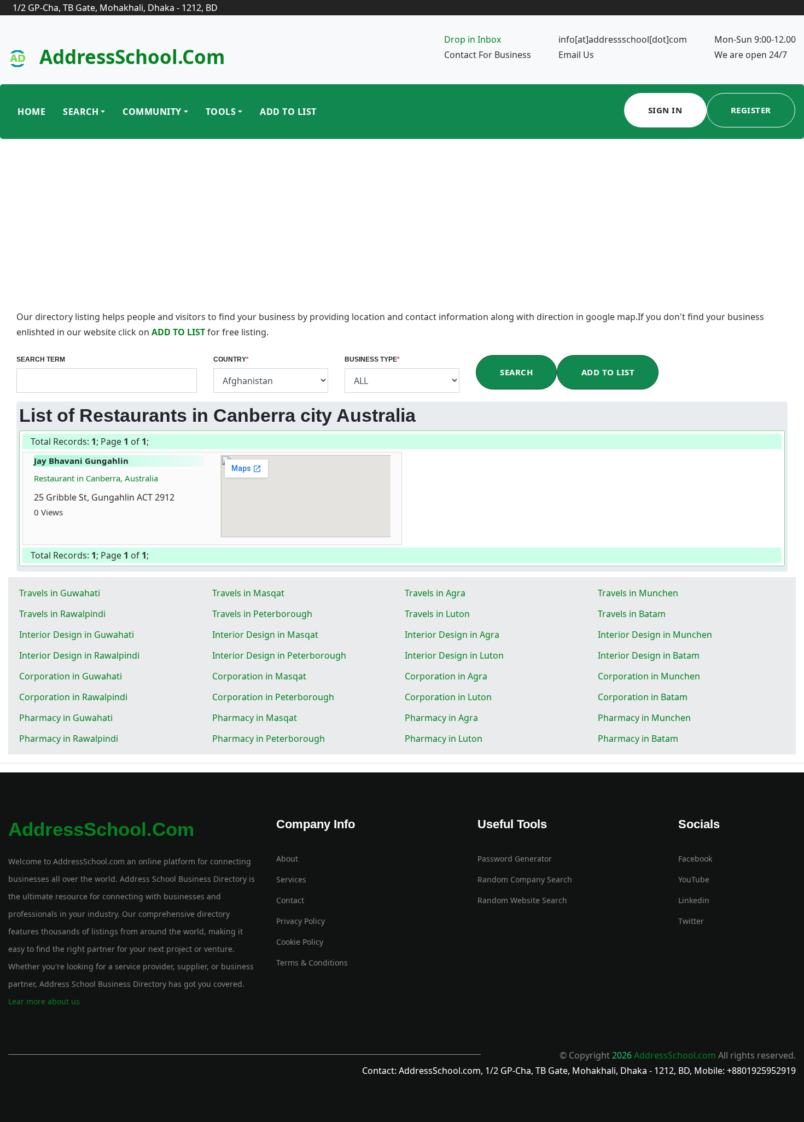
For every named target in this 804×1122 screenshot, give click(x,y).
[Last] (152, 442)
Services (291, 879)
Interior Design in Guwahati (76, 635)
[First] (149, 442)
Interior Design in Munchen (655, 635)
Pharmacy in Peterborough (268, 739)
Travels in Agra (435, 593)
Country (231, 359)
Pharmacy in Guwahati (66, 718)
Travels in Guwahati (59, 593)
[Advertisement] (402, 227)
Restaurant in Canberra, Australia (96, 478)
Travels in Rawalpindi (62, 614)
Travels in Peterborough (262, 614)
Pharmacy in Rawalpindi (68, 739)
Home (31, 112)
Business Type (372, 359)
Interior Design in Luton (454, 655)
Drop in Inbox (472, 39)
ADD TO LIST (179, 332)
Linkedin (693, 900)
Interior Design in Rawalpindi (79, 655)
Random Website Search (522, 900)
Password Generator (514, 858)
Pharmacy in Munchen (644, 718)
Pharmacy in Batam (638, 739)
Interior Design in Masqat (265, 635)
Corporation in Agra (446, 676)
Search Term (40, 359)
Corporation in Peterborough (273, 697)
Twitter (691, 921)
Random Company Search (524, 879)
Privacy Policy (300, 921)
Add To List (288, 112)
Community (152, 112)
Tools (221, 112)
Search (80, 112)
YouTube (693, 879)
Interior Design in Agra (452, 635)
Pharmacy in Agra (441, 718)
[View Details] (68, 512)
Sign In (665, 109)
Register (751, 109)
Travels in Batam (632, 614)
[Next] (151, 442)
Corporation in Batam (643, 697)
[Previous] (150, 442)
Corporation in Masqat (259, 676)
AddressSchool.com (132, 56)
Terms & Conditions (312, 962)
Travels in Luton (437, 614)
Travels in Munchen (638, 593)
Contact (290, 900)
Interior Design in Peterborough (279, 655)
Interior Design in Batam (649, 655)
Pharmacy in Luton (443, 739)
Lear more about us (44, 1001)
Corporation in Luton (448, 697)
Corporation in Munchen (649, 676)
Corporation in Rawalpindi (73, 697)
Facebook (695, 858)
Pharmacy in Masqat (254, 718)
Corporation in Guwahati (70, 676)
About (287, 858)
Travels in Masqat (248, 593)
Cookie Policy (299, 942)
